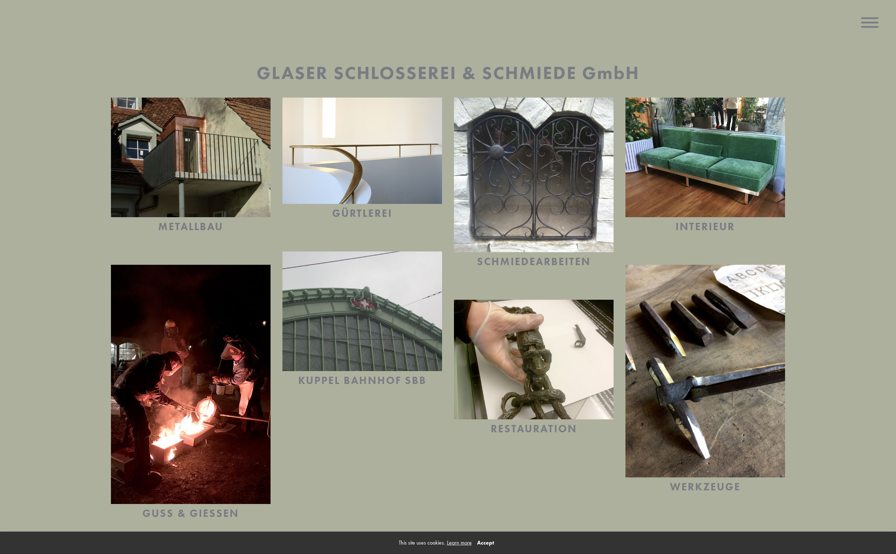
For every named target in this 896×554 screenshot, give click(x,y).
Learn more (459, 542)
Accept (485, 542)
